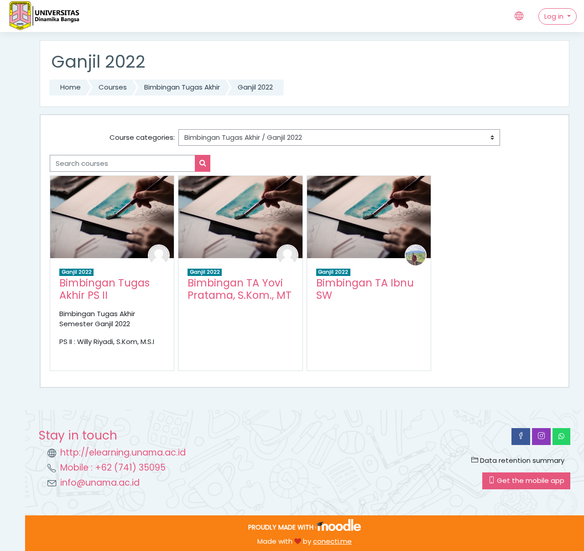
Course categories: (142, 137)
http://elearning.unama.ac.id (123, 452)
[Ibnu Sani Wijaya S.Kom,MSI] (416, 255)
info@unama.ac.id (100, 483)
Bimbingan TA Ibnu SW (365, 289)
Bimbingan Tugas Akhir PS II (104, 289)
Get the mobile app (529, 480)
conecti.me (332, 541)
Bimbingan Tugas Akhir (182, 87)
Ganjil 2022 (255, 87)
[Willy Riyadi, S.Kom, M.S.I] (159, 255)
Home (70, 87)
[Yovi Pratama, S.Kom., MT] (287, 255)
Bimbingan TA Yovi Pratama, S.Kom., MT (240, 289)
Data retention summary (521, 460)
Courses (113, 87)
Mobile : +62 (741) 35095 (113, 467)
